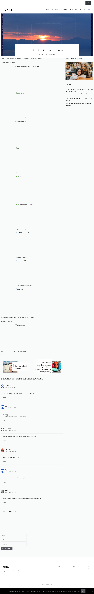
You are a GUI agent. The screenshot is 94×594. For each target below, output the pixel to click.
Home (58, 566)
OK (83, 591)
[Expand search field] (88, 3)
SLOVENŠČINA (22, 352)
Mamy (53, 54)
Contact (5, 3)
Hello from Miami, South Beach (20, 367)
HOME (47, 9)
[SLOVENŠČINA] (89, 10)
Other (3, 355)
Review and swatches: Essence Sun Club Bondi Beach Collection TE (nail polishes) (43, 367)
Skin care (55, 9)
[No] (92, 591)
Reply (4, 397)
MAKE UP (59, 574)
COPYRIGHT (75, 570)
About (13, 3)
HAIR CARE (59, 572)
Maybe (7, 490)
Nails (65, 9)
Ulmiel (7, 385)
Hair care (73, 9)
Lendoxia (8, 429)
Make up (82, 9)
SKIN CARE (59, 568)
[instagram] (80, 3)
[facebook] (83, 3)
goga (6, 406)
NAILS (58, 570)
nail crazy (8, 449)
